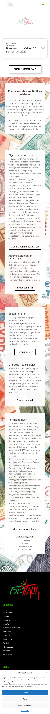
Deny (25, 699)
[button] (46, 673)
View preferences (25, 705)
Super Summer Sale (25, 69)
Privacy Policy (25, 711)
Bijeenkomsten (25, 352)
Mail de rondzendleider (25, 529)
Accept (25, 692)
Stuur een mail (25, 287)
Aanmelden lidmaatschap (25, 246)
